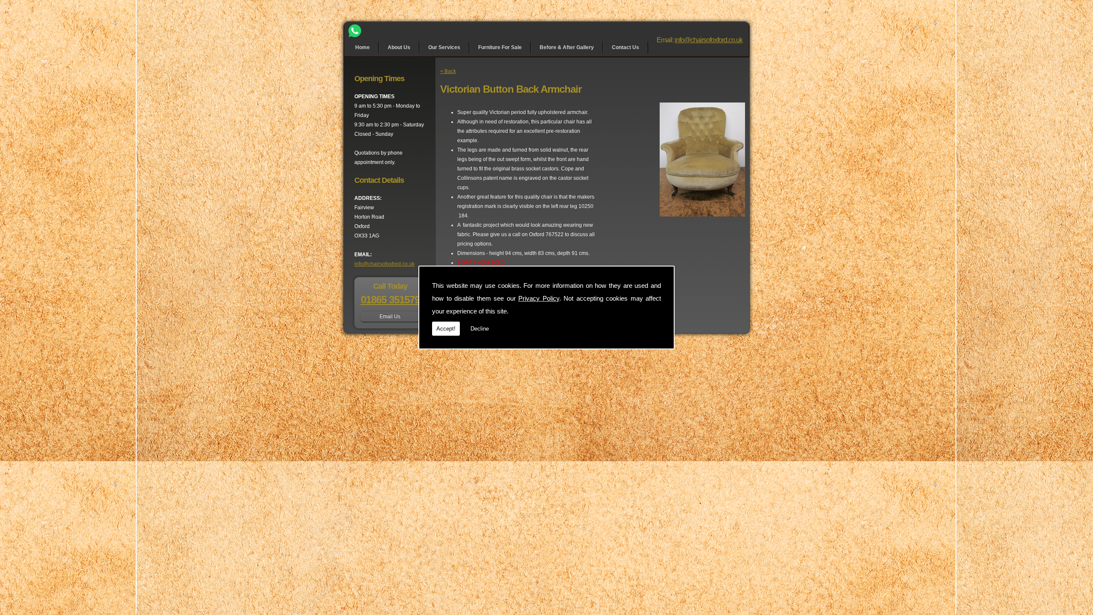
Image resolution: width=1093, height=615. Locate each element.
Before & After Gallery (567, 47)
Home (362, 47)
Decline (480, 328)
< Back (448, 71)
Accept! (446, 328)
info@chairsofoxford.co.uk (708, 40)
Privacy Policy (538, 298)
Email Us (390, 316)
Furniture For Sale (500, 47)
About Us (399, 47)
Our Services (444, 47)
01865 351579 (390, 299)
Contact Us (625, 47)
